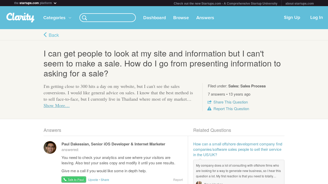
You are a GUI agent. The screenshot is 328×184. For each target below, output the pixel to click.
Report (231, 108)
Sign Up (292, 17)
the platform (33, 2)
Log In (316, 17)
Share (230, 102)
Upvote (93, 179)
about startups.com (299, 3)
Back (54, 34)
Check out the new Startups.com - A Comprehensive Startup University (226, 3)
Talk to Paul (76, 179)
